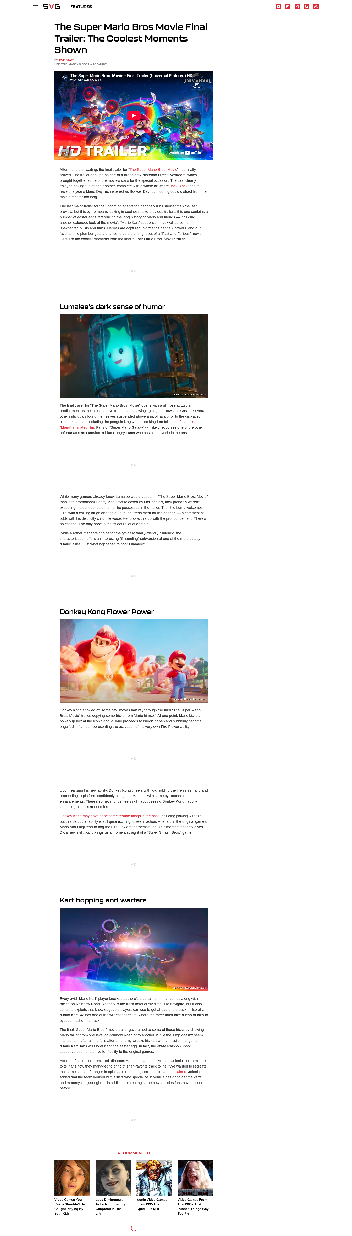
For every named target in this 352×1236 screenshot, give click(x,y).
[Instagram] (297, 8)
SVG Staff (66, 60)
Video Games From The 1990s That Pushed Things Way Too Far (193, 1206)
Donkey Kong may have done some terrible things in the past (109, 816)
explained (178, 1072)
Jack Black (178, 186)
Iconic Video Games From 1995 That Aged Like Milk (151, 1204)
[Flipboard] (287, 8)
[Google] (306, 8)
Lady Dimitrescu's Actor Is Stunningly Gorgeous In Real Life (110, 1206)
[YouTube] (278, 8)
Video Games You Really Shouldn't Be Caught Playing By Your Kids (69, 1206)
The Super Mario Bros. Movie (153, 169)
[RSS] (316, 8)
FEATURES (81, 6)
